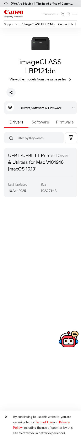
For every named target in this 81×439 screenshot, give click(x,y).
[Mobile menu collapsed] (74, 13)
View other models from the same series (38, 79)
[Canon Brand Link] (13, 14)
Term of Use (44, 422)
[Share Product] (11, 92)
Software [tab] (40, 121)
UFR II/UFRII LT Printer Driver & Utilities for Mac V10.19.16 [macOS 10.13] (38, 162)
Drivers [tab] (16, 121)
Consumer (49, 14)
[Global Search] (68, 14)
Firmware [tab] (65, 121)
